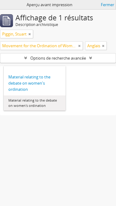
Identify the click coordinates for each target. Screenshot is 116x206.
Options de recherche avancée (58, 58)
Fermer (107, 4)
